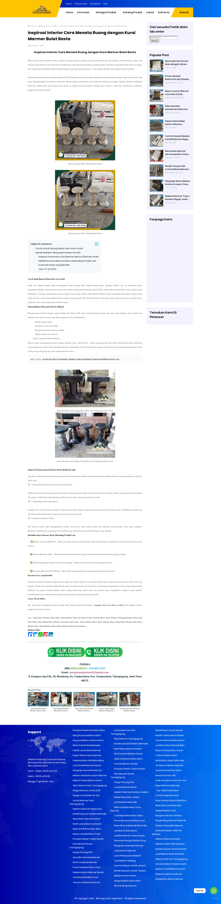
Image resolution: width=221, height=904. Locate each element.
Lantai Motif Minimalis (125, 802)
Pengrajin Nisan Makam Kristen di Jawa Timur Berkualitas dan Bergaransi (177, 183)
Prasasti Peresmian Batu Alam (88, 730)
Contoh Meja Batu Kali (166, 795)
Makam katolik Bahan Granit (170, 868)
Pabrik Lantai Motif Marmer (86, 750)
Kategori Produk (106, 12)
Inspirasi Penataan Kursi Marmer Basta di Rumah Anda (68, 256)
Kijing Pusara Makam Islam (86, 735)
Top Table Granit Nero (167, 790)
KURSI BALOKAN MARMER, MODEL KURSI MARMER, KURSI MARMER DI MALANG (81, 359)
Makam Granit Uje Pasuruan (170, 843)
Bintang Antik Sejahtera (109, 898)
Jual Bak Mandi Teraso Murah (129, 835)
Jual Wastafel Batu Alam (168, 770)
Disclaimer (95, 3)
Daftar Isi (163, 12)
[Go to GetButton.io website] (214, 898)
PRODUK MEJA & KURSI (47, 26)
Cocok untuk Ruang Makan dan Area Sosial (59, 248)
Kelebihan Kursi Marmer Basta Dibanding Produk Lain (67, 260)
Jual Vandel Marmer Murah (86, 765)
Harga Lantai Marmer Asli (85, 795)
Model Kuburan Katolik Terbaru (130, 870)
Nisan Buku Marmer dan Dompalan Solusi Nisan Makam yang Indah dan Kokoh (176, 153)
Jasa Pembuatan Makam (127, 855)
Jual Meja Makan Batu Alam (128, 815)
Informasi (83, 12)
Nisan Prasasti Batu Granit (169, 750)
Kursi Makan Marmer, (60, 626)
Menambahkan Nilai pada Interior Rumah (58, 252)
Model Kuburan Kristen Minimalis (89, 813)
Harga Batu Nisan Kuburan (169, 878)
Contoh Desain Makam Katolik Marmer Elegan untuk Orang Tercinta (177, 138)
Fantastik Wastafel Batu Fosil (129, 820)
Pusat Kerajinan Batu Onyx (86, 867)
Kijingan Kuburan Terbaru (168, 815)
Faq (105, 3)
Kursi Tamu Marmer (43, 626)
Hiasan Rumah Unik (165, 775)
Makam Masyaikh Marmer (169, 825)
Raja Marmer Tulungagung (128, 738)
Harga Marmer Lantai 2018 (86, 790)
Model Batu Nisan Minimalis (169, 760)
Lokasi (150, 12)
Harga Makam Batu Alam (127, 880)
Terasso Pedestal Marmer (86, 882)
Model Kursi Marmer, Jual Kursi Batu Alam (61, 621)
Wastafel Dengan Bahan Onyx (130, 840)
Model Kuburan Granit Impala (170, 848)
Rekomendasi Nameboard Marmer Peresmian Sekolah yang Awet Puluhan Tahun (176, 108)
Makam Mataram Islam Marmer (89, 775)
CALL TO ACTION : (48, 269)
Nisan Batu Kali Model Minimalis (130, 825)
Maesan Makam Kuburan (168, 873)
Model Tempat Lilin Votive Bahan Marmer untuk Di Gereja (177, 168)
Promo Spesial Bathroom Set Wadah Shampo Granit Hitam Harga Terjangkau (177, 78)
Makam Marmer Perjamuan (87, 808)
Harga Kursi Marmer (41, 617)
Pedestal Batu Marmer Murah (88, 872)
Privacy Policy (81, 3)
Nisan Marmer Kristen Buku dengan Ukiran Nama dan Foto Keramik (176, 63)
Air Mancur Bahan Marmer (169, 765)
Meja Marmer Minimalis (167, 785)
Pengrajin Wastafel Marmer (87, 770)
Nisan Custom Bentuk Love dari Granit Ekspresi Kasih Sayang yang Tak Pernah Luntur (177, 93)
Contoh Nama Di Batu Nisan (170, 740)
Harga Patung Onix (82, 852)
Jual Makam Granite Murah (169, 853)
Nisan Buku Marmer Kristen (86, 818)
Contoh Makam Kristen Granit (129, 865)
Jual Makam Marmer (125, 850)
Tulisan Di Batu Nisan (166, 755)
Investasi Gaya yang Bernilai (54, 264)
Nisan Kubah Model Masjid (86, 745)
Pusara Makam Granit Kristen (88, 740)
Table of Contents (41, 244)
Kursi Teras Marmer (77, 626)
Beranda (32, 26)
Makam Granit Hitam (125, 875)
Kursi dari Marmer (80, 617)
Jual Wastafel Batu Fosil (85, 877)
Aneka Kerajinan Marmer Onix (170, 780)
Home (69, 3)
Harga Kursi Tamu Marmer (61, 617)
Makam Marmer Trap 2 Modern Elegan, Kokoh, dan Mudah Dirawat (177, 198)
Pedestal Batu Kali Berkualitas (88, 760)
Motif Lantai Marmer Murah (86, 823)
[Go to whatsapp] (214, 890)
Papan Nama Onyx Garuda (87, 755)
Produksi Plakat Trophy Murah (88, 838)
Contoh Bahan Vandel (125, 763)
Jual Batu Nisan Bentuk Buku (170, 745)
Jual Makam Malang (125, 860)
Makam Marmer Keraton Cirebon (131, 792)
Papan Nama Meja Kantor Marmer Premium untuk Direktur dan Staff (177, 123)
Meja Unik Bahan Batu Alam (86, 828)
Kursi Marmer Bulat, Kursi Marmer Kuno (97, 621)
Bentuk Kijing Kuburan (125, 885)
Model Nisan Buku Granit (126, 797)
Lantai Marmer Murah (125, 787)
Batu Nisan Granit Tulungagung (89, 785)
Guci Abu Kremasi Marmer (86, 857)
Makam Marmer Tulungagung (171, 858)
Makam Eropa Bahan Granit (87, 780)
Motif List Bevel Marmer (84, 862)
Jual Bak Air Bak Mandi (125, 830)
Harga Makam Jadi (165, 810)
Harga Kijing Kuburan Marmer (170, 820)
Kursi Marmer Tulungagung (117, 617)
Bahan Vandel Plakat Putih (86, 833)
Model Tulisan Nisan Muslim (169, 735)
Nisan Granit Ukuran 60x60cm (171, 800)
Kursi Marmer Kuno (97, 617)
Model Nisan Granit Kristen (169, 730)
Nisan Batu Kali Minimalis (168, 805)
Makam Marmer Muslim (167, 838)
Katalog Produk (132, 12)
